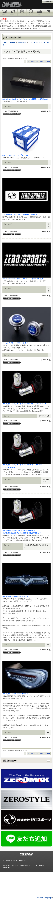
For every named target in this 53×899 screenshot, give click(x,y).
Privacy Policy (10, 860)
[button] (26, 761)
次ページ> (34, 61)
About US (22, 860)
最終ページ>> (45, 61)
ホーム (4, 42)
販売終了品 (22, 42)
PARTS (12, 42)
